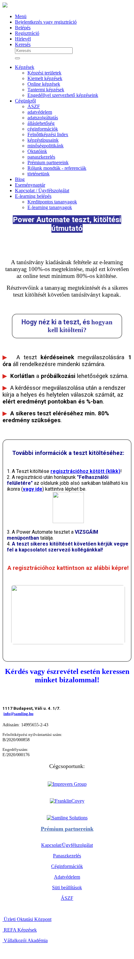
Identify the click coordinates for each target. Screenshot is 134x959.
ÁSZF (67, 898)
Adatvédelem (67, 877)
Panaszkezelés (67, 855)
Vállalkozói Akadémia (25, 940)
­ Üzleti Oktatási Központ (26, 919)
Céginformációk (67, 866)
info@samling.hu (18, 713)
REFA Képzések (19, 930)
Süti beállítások (67, 887)
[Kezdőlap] (4, 5)
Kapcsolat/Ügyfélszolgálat (67, 845)
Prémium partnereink (67, 829)
